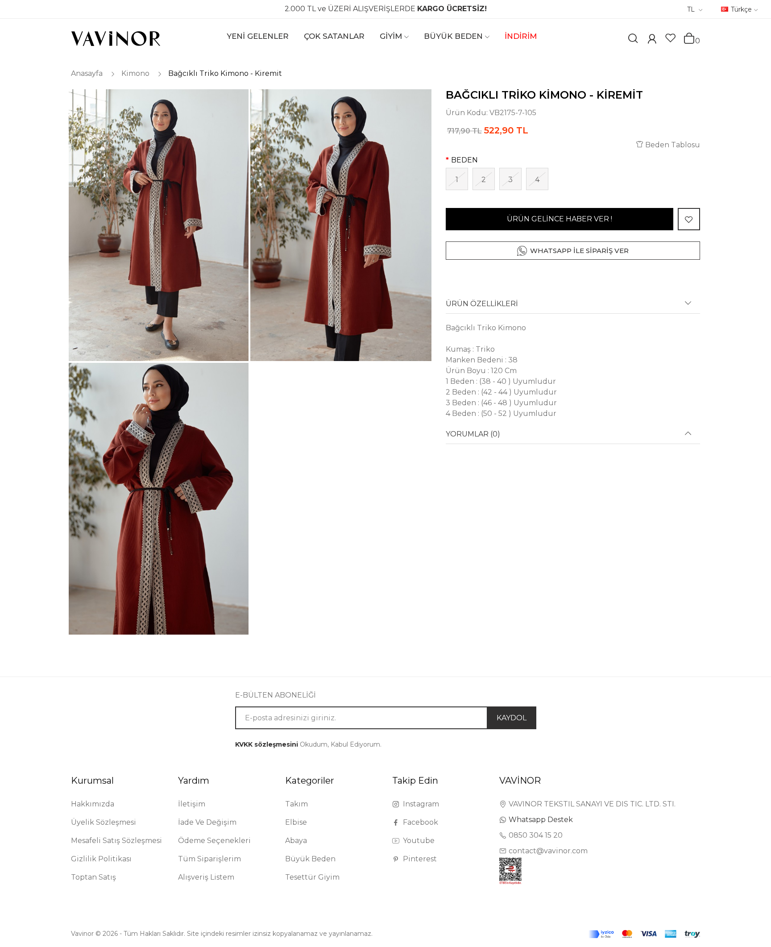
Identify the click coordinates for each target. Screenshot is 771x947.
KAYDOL (511, 718)
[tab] (573, 307)
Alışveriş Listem (206, 877)
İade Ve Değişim (207, 822)
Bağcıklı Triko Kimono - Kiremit (225, 73)
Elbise (296, 822)
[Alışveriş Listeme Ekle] (689, 219)
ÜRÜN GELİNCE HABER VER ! (559, 219)
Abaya (296, 840)
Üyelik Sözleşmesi (103, 822)
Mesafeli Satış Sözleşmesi (116, 840)
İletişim (191, 804)
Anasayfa (87, 73)
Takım (296, 804)
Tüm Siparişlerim (209, 859)
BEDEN (464, 160)
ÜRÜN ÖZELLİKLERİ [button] (482, 304)
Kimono (135, 73)
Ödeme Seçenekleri (214, 840)
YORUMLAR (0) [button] (473, 434)
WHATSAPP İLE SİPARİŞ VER (579, 250)
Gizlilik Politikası (101, 859)
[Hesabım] (652, 40)
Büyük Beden (310, 859)
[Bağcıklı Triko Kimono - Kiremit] (158, 225)
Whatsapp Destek (541, 819)
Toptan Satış (93, 877)
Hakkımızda (92, 804)
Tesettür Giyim (312, 877)
